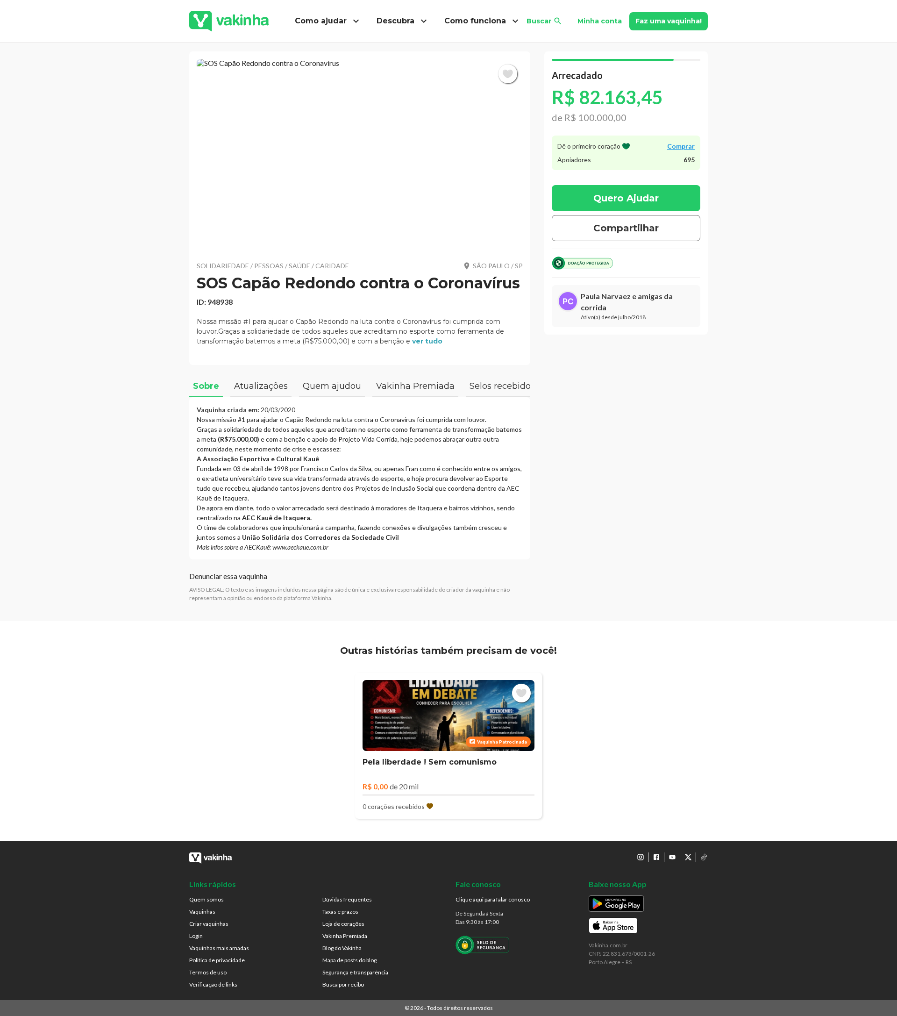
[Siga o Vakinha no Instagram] (640, 857)
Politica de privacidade (217, 960)
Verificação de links (213, 984)
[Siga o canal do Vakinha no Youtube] (672, 857)
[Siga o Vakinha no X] (688, 857)
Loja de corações (343, 923)
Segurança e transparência (355, 972)
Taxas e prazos (340, 911)
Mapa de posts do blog (349, 960)
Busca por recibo (343, 984)
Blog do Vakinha (342, 948)
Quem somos (206, 899)
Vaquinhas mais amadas (219, 948)
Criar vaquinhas (208, 923)
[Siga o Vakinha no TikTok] (704, 857)
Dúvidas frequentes (347, 899)
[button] (360, 154)
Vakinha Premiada (344, 935)
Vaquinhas (202, 911)
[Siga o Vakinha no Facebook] (656, 857)
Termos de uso (208, 972)
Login (196, 935)
